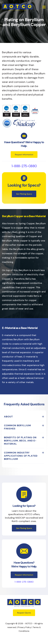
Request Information (24, 154)
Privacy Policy (24, 627)
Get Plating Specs (24, 194)
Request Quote (24, 613)
